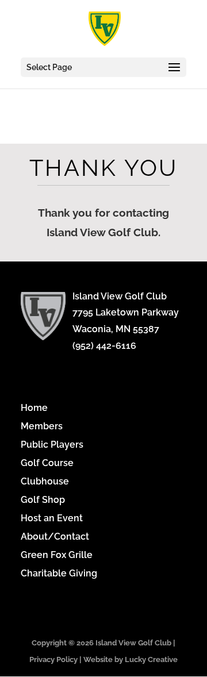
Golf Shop (43, 499)
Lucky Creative (151, 659)
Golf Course (47, 462)
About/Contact (55, 536)
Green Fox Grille (57, 554)
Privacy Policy (53, 659)
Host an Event (52, 518)
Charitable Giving (59, 573)
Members (42, 426)
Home (34, 407)
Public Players (52, 444)
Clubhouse (45, 481)
